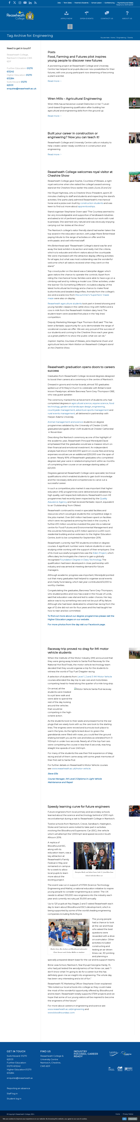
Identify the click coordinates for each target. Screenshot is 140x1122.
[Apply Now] (66, 13)
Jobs (59, 3)
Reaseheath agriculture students (65, 303)
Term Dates (68, 3)
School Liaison (96, 3)
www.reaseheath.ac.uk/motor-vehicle (71, 768)
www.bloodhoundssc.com (61, 1012)
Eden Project (100, 553)
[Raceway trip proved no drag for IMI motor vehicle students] (134, 653)
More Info (132, 1119)
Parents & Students (81, 3)
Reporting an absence (19, 1088)
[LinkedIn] (30, 2)
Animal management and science (65, 422)
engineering (98, 406)
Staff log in (12, 1093)
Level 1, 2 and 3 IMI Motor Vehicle (95, 676)
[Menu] (70, 27)
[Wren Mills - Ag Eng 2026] (134, 103)
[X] (14, 2)
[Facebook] (9, 2)
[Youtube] (25, 2)
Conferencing (110, 3)
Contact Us (107, 18)
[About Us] (127, 13)
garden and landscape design (75, 406)
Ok (124, 1119)
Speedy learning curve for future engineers (79, 806)
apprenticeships (86, 206)
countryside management (61, 410)
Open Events (86, 18)
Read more (53, 81)
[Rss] (35, 2)
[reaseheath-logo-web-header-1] (20, 16)
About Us (127, 18)
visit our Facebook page (92, 624)
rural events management (61, 413)
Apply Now (66, 18)
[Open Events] (86, 13)
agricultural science (82, 403)
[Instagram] (19, 2)
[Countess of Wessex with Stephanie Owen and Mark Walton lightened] (134, 176)
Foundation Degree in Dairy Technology (80, 559)
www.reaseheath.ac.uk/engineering (66, 1009)
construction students (91, 203)
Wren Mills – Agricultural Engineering (75, 98)
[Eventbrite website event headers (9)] (134, 137)
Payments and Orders (125, 3)
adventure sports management (92, 410)
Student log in (14, 1098)
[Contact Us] (106, 13)
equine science (100, 403)
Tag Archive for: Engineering (30, 36)
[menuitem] (59, 2)
